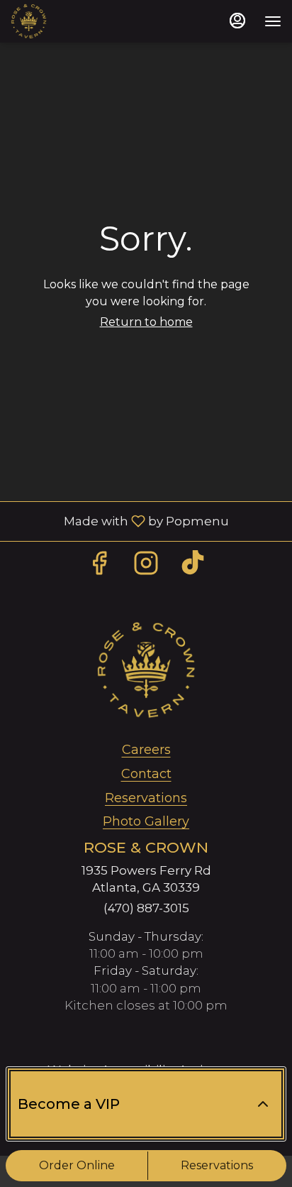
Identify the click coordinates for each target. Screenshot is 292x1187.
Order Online (77, 1165)
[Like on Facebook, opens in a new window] (99, 567)
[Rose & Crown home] (74, 21)
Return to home (146, 322)
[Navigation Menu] (272, 21)
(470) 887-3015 (146, 908)
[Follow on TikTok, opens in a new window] (193, 567)
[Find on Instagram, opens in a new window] (146, 567)
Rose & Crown (146, 670)
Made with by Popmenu (120, 521)
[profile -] (237, 20)
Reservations (217, 1165)
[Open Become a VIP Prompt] (263, 1104)
